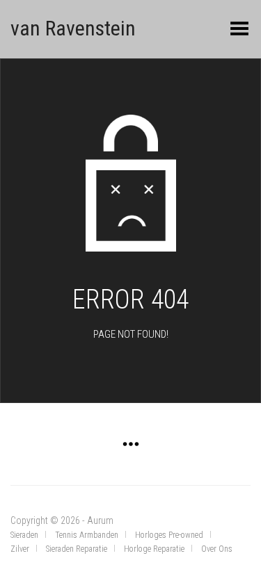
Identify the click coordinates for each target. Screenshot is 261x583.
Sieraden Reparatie (76, 549)
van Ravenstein (73, 28)
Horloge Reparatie (154, 549)
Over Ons (216, 549)
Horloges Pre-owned (169, 535)
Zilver (19, 549)
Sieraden (24, 535)
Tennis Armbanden (86, 535)
